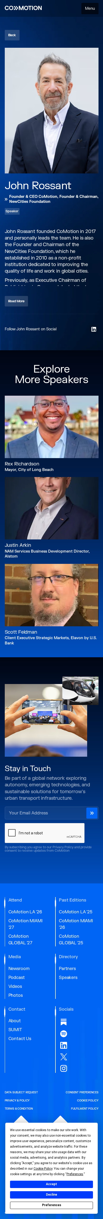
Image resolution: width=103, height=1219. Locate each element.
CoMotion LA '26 (25, 912)
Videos (15, 986)
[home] (23, 8)
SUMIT (15, 1029)
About (14, 1021)
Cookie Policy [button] (43, 1168)
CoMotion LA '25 (75, 912)
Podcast (16, 977)
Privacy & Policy (17, 1100)
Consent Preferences (82, 1092)
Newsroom (19, 968)
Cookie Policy (87, 1100)
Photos (15, 995)
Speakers (68, 977)
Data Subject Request (21, 1092)
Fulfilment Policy (85, 1108)
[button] (90, 8)
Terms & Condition (19, 1108)
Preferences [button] (75, 1174)
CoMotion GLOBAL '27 (20, 940)
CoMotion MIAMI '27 (25, 924)
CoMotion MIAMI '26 (76, 924)
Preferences (51, 1205)
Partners (67, 968)
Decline (51, 1194)
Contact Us (19, 1038)
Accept (51, 1184)
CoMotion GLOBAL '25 (71, 940)
